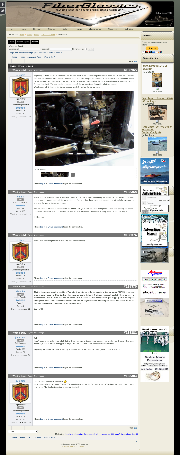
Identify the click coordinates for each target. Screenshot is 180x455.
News (24, 29)
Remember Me (150, 208)
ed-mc (20, 196)
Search (35, 42)
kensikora (69, 434)
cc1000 (111, 434)
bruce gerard (89, 434)
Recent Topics (23, 42)
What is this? (49, 57)
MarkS (117, 434)
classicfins (79, 434)
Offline (20, 102)
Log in (42, 184)
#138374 (130, 235)
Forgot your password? (18, 53)
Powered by (67, 447)
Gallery (65, 29)
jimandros (20, 337)
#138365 (130, 70)
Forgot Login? (150, 216)
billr (97, 434)
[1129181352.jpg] (84, 128)
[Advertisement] (157, 291)
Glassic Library (95, 29)
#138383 (130, 376)
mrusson (103, 434)
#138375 (130, 286)
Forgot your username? (37, 53)
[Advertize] (154, 234)
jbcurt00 (135, 434)
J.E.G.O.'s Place (48, 35)
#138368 (130, 192)
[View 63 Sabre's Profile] (20, 87)
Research (37, 29)
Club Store (129, 29)
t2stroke (20, 291)
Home (12, 29)
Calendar (51, 29)
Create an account (55, 53)
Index (12, 42)
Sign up (148, 219)
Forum (29, 35)
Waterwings (126, 434)
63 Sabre (20, 75)
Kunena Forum (78, 447)
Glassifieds (112, 29)
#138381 (130, 332)
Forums (79, 29)
